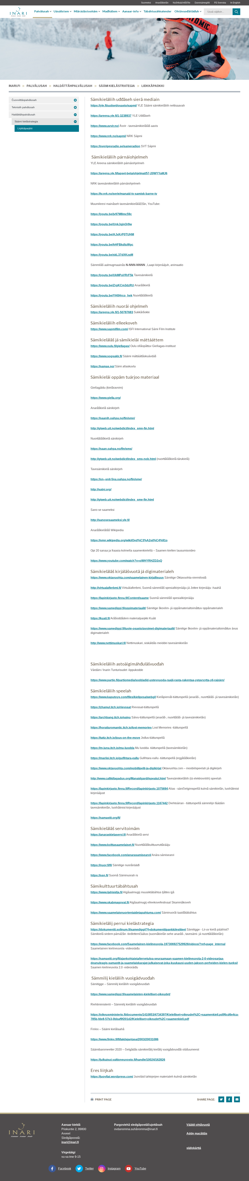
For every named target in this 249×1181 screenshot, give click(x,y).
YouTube (140, 1168)
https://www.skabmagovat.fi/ (110, 902)
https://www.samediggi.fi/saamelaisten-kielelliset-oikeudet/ (130, 994)
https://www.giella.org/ (106, 397)
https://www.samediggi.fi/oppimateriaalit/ (118, 608)
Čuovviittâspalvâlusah (24, 100)
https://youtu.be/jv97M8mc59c (111, 214)
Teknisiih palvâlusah (23, 107)
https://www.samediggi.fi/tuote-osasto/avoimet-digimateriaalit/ (133, 628)
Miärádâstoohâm (86, 11)
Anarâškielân (161, 2)
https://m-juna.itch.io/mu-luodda (112, 747)
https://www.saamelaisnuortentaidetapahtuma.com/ (126, 912)
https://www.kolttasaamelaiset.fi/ (112, 844)
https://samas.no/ (102, 366)
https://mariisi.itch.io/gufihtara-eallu (115, 758)
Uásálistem (61, 11)
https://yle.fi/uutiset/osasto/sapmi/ (114, 105)
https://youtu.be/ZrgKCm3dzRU (112, 285)
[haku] (236, 11)
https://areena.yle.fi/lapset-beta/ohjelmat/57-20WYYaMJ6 (129, 173)
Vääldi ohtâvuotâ (198, 1124)
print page (103, 1099)
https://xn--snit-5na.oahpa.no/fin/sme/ (116, 479)
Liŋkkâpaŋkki (24, 128)
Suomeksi (146, 2)
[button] (221, 1099)
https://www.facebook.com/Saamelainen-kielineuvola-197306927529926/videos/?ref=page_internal (158, 944)
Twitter (89, 1168)
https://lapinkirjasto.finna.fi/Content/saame (120, 597)
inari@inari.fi (70, 1142)
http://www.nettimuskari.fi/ (108, 643)
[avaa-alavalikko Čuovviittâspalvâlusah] (75, 100)
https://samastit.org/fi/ (105, 817)
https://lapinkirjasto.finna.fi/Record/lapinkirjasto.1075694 (129, 788)
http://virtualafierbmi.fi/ (106, 587)
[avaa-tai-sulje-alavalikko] (51, 11)
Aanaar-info (130, 11)
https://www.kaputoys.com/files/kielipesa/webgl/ (123, 697)
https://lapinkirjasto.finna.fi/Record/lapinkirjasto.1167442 (129, 803)
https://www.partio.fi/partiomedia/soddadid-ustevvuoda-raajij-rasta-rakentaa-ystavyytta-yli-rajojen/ (157, 680)
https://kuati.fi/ (100, 618)
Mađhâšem (109, 11)
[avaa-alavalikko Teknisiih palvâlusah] (75, 107)
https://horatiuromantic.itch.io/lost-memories (121, 727)
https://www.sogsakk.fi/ (106, 356)
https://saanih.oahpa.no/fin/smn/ (113, 418)
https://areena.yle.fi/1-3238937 (111, 115)
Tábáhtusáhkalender (157, 11)
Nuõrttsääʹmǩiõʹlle (181, 2)
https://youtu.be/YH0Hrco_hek (111, 295)
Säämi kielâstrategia (117, 85)
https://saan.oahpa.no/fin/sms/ (111, 448)
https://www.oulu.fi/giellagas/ (110, 346)
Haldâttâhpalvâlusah (72, 85)
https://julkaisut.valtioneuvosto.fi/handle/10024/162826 (128, 1059)
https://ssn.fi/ (99, 875)
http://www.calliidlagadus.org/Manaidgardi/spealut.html (128, 778)
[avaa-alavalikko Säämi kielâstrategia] (75, 121)
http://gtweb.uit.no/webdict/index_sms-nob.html (123, 458)
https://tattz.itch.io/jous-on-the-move (115, 737)
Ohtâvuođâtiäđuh (186, 11)
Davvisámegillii (202, 2)
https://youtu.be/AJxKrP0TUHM (112, 234)
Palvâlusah (41, 11)
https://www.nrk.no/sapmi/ (108, 136)
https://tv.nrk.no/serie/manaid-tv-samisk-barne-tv (124, 193)
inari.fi (14, 85)
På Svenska (220, 2)
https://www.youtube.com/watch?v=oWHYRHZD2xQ (126, 560)
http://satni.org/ (101, 489)
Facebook (64, 1168)
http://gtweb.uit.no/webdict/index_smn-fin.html (122, 428)
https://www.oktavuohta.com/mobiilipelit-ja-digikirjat (126, 768)
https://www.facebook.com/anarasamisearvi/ (121, 855)
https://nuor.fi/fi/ (101, 865)
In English (235, 2)
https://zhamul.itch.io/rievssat (111, 707)
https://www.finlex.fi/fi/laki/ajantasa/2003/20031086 (124, 1039)
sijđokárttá (193, 1148)
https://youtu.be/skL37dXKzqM (112, 254)
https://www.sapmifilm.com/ (109, 329)
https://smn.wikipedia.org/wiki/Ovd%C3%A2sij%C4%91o (129, 540)
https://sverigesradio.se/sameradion (115, 146)
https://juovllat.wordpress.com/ (112, 1076)
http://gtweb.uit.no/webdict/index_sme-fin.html (122, 499)
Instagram (114, 1168)
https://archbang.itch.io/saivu (111, 717)
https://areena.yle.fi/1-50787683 (112, 312)
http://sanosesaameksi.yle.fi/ (110, 520)
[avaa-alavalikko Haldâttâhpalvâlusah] (75, 114)
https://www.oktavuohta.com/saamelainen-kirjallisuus (127, 577)
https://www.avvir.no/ (105, 125)
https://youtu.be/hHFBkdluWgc (112, 244)
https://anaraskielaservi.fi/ (108, 834)
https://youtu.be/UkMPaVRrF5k (112, 275)
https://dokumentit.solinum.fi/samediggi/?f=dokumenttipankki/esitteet (138, 929)
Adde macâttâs (196, 1133)
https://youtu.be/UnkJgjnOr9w (111, 224)
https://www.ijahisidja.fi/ (106, 892)
